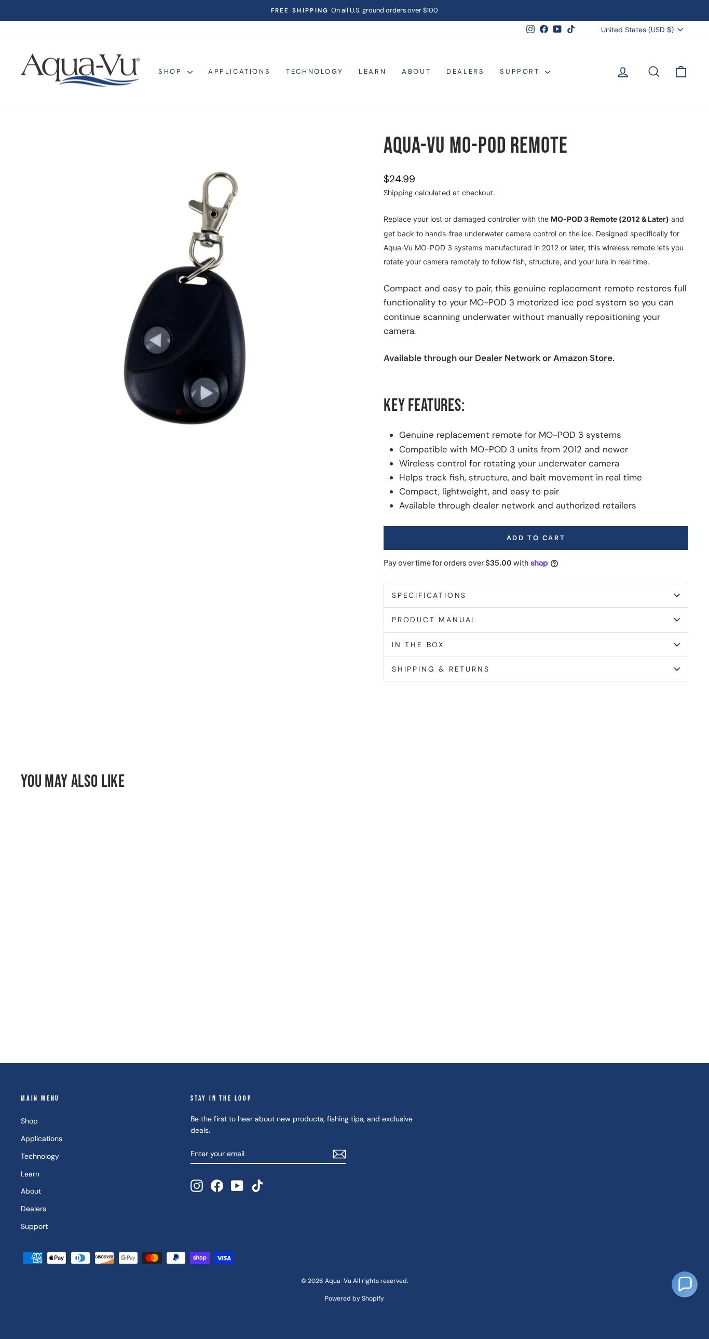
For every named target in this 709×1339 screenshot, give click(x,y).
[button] (685, 1284)
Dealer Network (507, 358)
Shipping (398, 192)
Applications (239, 71)
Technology (314, 71)
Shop (171, 71)
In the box (418, 644)
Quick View (100, 964)
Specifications (429, 595)
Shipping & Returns (440, 669)
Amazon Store (582, 358)
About (416, 71)
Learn (372, 71)
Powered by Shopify (354, 1298)
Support (521, 71)
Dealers (465, 71)
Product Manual (434, 619)
